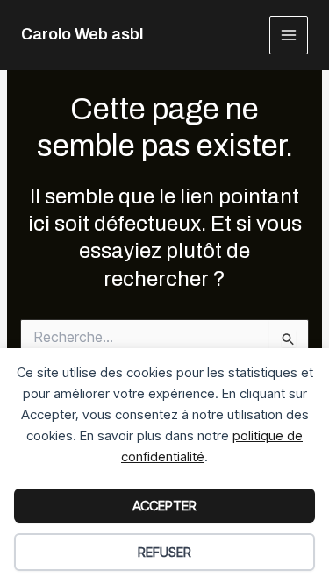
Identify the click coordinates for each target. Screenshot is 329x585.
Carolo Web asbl (82, 34)
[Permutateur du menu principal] (289, 35)
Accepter (164, 505)
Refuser (164, 552)
